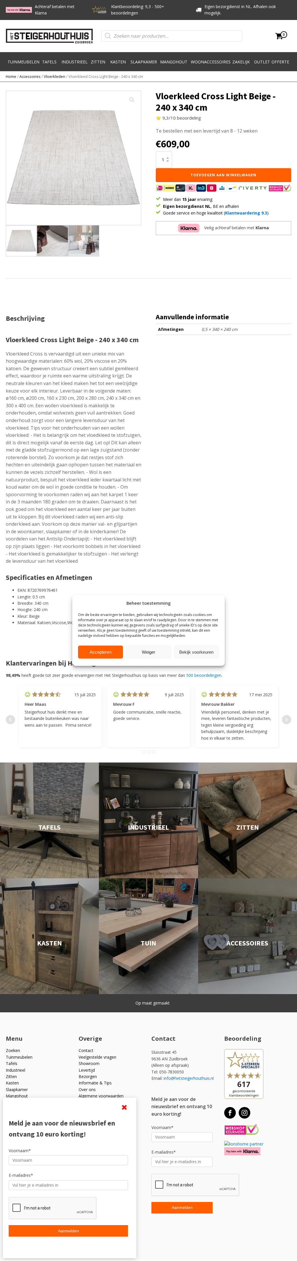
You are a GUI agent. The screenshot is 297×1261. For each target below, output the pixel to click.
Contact (86, 1050)
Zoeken (13, 1050)
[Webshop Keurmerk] (241, 1130)
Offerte (280, 62)
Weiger (148, 652)
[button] (132, 100)
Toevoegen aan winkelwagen (223, 175)
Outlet (262, 62)
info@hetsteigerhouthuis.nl (189, 1078)
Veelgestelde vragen (97, 1057)
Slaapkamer (144, 62)
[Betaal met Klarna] (242, 1151)
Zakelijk (241, 62)
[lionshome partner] (243, 1144)
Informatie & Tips (95, 1083)
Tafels (49, 62)
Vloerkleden (54, 76)
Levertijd (87, 1070)
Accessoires (30, 76)
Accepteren (100, 652)
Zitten (98, 62)
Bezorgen (88, 1076)
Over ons (87, 1089)
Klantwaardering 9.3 (246, 213)
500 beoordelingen (203, 675)
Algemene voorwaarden (101, 1096)
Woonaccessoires (211, 62)
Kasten (118, 62)
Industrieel (74, 62)
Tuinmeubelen (23, 62)
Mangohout (173, 62)
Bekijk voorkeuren (196, 652)
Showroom (89, 1063)
